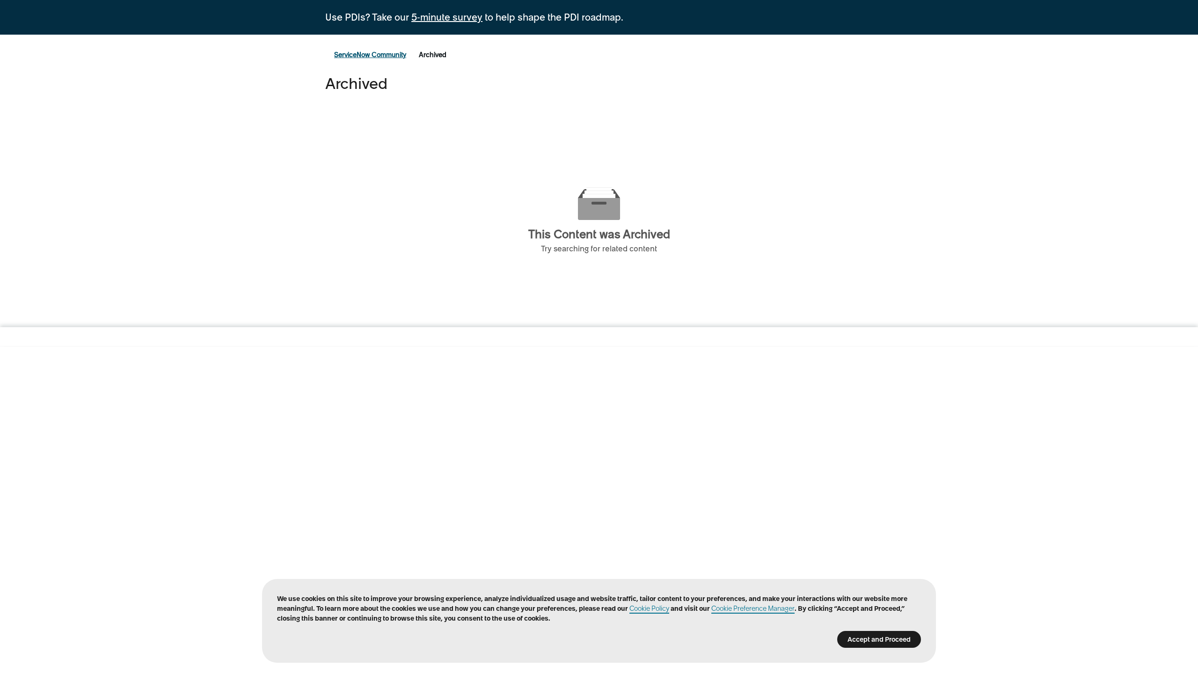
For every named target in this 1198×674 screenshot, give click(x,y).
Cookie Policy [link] (649, 608)
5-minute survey (446, 17)
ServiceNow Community (370, 55)
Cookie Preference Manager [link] (753, 608)
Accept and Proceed (879, 639)
